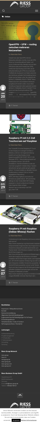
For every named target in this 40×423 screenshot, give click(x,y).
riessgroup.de (5, 359)
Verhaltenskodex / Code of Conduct (12, 322)
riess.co (3, 357)
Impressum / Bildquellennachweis (12, 309)
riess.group (4, 355)
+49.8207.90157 (12, 385)
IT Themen (14, 105)
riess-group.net (6, 366)
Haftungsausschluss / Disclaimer (11, 324)
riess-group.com (6, 364)
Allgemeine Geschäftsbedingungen (12, 315)
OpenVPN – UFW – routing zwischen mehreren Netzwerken (23, 47)
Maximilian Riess (16, 54)
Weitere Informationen (29, 420)
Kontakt (3, 311)
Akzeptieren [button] (16, 420)
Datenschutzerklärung (8, 313)
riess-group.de (5, 361)
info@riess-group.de (11, 383)
